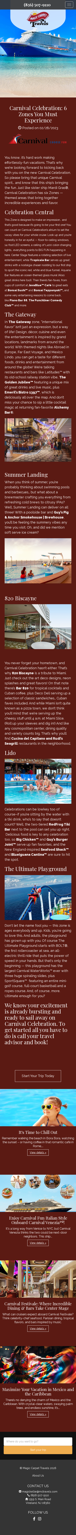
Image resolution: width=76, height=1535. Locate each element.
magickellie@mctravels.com (39, 1491)
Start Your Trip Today (38, 1076)
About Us (38, 1475)
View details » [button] (38, 1152)
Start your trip (38, 1449)
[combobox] (38, 1441)
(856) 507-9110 (37, 4)
